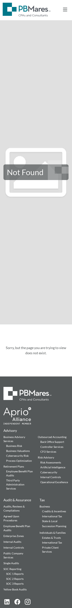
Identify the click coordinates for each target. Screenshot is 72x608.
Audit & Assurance (17, 500)
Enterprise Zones (13, 536)
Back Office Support (52, 441)
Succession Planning (54, 526)
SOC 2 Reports (15, 578)
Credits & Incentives (54, 511)
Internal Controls (50, 477)
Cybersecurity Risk (17, 455)
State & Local (49, 521)
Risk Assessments (50, 462)
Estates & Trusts (51, 537)
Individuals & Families (53, 532)
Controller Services (51, 446)
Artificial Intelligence (52, 467)
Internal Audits (12, 541)
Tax (42, 500)
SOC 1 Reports (15, 573)
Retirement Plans (13, 466)
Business (45, 506)
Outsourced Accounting (52, 437)
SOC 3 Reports (15, 583)
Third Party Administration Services (15, 484)
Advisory (10, 430)
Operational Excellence (54, 482)
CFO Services (48, 451)
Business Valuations (18, 450)
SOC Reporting (12, 569)
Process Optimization (19, 460)
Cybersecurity (48, 472)
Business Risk (14, 445)
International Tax (52, 516)
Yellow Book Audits (15, 589)
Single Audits (11, 563)
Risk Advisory (46, 457)
